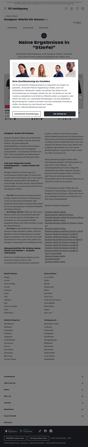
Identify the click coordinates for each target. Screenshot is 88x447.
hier (30, 104)
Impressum (42, 107)
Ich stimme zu (59, 114)
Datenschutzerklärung (29, 107)
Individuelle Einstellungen (26, 114)
